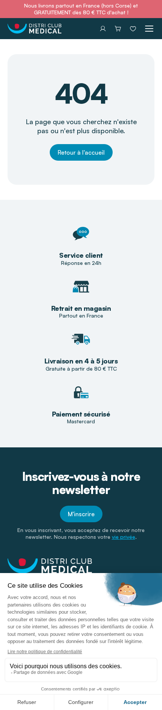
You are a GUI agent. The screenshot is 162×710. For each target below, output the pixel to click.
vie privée (123, 537)
